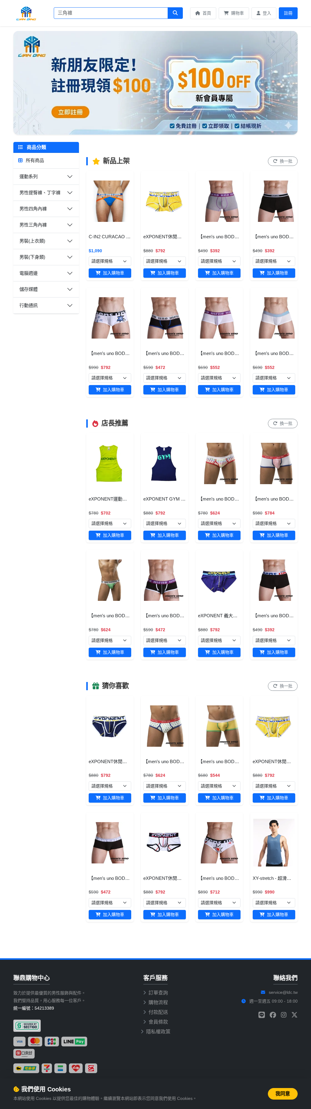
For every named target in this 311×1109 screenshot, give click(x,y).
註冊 (288, 13)
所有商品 (34, 160)
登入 (266, 13)
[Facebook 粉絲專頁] (273, 1015)
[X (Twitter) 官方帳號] (294, 1015)
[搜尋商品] (175, 13)
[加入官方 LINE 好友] (261, 1015)
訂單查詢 (158, 992)
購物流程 (158, 1002)
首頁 (206, 13)
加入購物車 (113, 272)
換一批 (285, 161)
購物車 (237, 13)
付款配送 (158, 1012)
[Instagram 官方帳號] (283, 1015)
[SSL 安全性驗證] (27, 1026)
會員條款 (158, 1022)
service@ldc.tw (283, 992)
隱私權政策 (158, 1031)
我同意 (282, 1093)
